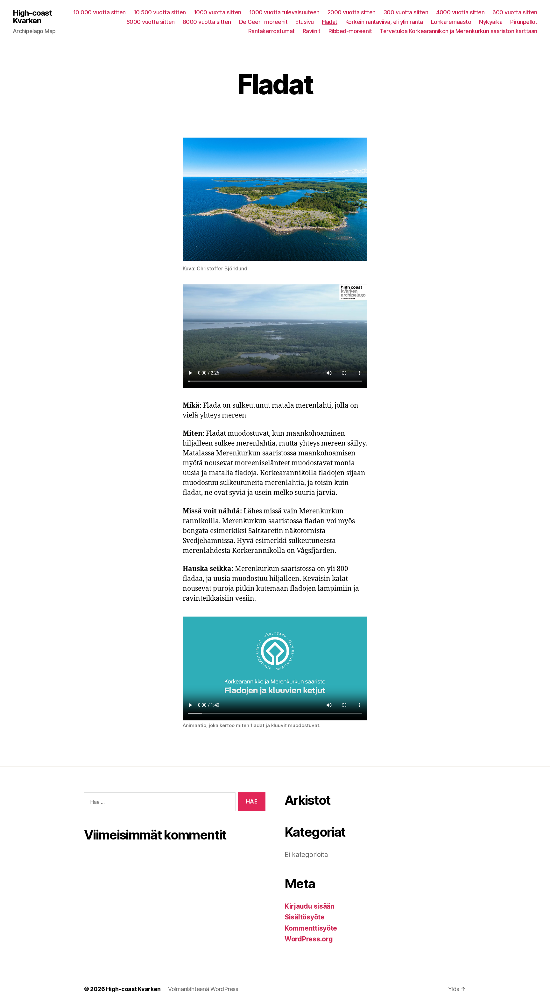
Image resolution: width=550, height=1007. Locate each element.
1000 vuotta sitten (217, 12)
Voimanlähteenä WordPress (203, 989)
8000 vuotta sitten (207, 21)
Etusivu (304, 21)
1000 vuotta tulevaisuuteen (284, 12)
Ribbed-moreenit (350, 31)
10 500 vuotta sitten (160, 12)
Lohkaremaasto (451, 21)
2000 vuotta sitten (352, 12)
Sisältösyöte (305, 917)
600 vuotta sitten (514, 12)
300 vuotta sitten (406, 12)
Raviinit (312, 31)
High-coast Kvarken (32, 17)
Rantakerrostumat (271, 31)
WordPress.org (309, 939)
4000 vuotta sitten (460, 12)
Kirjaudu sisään (309, 906)
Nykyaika (490, 21)
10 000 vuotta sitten (99, 12)
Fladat (329, 21)
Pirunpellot (523, 21)
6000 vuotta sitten (150, 21)
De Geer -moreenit (263, 21)
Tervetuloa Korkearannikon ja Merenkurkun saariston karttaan (458, 31)
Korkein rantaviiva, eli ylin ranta (384, 21)
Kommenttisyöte (311, 928)
